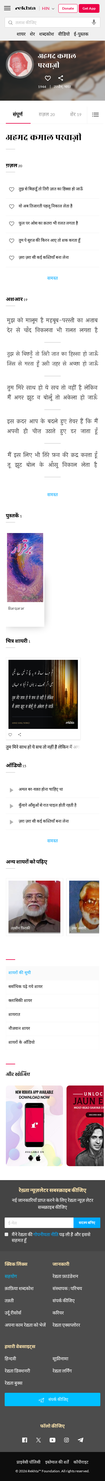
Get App (89, 8)
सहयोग (11, 1276)
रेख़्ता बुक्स (13, 1383)
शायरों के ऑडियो (21, 1042)
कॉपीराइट (81, 1462)
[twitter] (38, 1439)
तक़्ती (9, 1300)
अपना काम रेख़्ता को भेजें (25, 1325)
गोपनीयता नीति (45, 1234)
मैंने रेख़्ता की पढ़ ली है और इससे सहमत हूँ (51, 1237)
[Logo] (25, 8)
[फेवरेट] (48, 78)
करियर (58, 1312)
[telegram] (80, 1439)
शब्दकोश (46, 34)
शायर (21, 34)
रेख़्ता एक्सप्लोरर (66, 1325)
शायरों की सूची (19, 973)
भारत (67, 87)
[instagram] (66, 1439)
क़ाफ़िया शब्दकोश (19, 1288)
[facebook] (24, 1439)
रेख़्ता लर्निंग (62, 1370)
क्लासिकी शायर (20, 1001)
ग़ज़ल (47, 115)
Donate (68, 8)
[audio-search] (94, 22)
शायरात (14, 1015)
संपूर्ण (17, 115)
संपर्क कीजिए (63, 1300)
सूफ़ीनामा (60, 1358)
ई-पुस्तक (81, 34)
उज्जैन (58, 87)
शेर (75, 115)
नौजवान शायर (19, 1029)
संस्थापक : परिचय (67, 1288)
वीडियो (64, 34)
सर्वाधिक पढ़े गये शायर (25, 987)
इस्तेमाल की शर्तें (57, 1462)
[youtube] (52, 1439)
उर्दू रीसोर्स (13, 1312)
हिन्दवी (10, 1358)
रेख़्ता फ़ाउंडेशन (65, 1276)
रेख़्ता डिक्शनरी (17, 1370)
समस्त (52, 279)
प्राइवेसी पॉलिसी (29, 1462)
